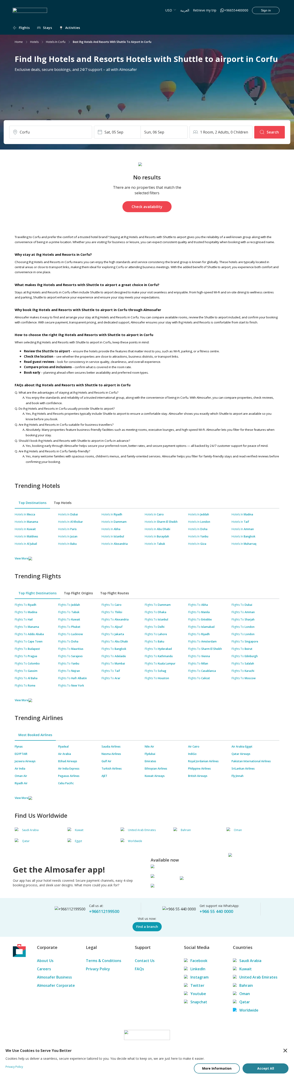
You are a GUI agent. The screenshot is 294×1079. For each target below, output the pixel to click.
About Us (45, 960)
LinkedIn (197, 969)
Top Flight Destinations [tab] (37, 593)
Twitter (197, 985)
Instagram (199, 977)
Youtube (198, 993)
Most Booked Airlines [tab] (35, 735)
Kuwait (245, 969)
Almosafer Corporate (56, 985)
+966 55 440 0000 (216, 911)
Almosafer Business (54, 977)
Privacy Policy (98, 969)
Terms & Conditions (103, 960)
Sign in (266, 10)
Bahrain (246, 985)
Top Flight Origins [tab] (78, 593)
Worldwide (248, 1010)
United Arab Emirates (258, 977)
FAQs (139, 969)
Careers (44, 969)
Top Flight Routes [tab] (114, 593)
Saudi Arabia (250, 960)
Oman (244, 993)
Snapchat (198, 1002)
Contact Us (145, 960)
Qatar (244, 1002)
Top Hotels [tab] (62, 503)
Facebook (198, 960)
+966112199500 (104, 911)
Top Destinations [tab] (32, 503)
